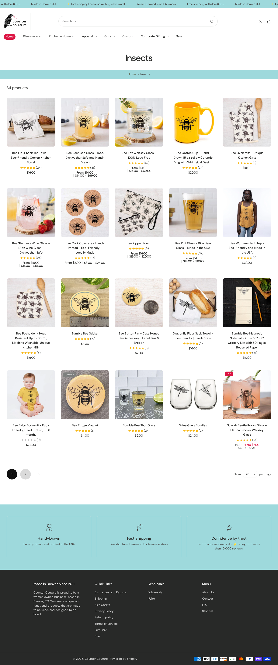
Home (132, 74)
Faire (151, 599)
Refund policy (104, 617)
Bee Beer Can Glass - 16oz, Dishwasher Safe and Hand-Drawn (84, 157)
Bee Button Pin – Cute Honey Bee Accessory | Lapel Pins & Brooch (139, 338)
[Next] (38, 474)
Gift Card (101, 630)
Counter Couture (96, 659)
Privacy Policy (104, 611)
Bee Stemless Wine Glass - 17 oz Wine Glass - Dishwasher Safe (31, 248)
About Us (208, 592)
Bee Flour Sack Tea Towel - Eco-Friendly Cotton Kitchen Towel (31, 157)
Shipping (101, 599)
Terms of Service (106, 624)
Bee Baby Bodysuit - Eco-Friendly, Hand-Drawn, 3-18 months (31, 430)
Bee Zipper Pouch (139, 243)
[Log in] (260, 21)
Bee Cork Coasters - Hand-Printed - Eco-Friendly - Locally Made (85, 248)
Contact (207, 599)
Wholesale (155, 592)
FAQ (204, 605)
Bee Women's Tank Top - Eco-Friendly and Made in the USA (247, 248)
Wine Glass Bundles (193, 425)
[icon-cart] (268, 21)
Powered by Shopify (123, 659)
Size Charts (102, 605)
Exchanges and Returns (111, 592)
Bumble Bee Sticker (85, 333)
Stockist (207, 611)
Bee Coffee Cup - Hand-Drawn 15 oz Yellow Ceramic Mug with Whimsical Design (193, 157)
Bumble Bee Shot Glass (139, 425)
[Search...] (211, 21)
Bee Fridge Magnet (85, 425)
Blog (97, 636)
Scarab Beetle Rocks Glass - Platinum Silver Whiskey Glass (247, 430)
